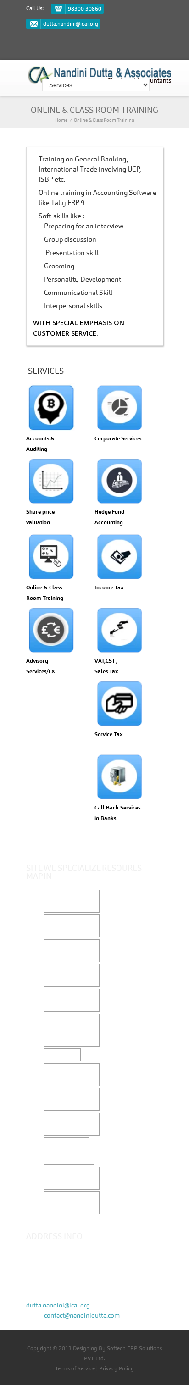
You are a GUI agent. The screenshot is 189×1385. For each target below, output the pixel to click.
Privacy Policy (116, 1368)
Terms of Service (75, 1368)
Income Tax (62, 1055)
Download (122, 940)
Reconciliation (66, 1144)
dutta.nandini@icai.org (70, 23)
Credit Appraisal (68, 1158)
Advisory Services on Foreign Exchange (71, 1030)
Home (61, 120)
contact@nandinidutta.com (82, 1315)
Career (41, 957)
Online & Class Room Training (104, 120)
